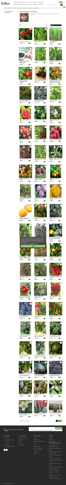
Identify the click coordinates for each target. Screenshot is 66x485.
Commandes (21, 439)
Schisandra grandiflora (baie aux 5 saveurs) (56, 277)
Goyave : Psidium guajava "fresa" (24, 120)
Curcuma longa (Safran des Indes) (40, 42)
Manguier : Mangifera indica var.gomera (25, 199)
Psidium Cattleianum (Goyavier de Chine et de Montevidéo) (25, 257)
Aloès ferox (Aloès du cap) (39, 414)
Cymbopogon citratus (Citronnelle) (53, 42)
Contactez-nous (36, 451)
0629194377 (7, 445)
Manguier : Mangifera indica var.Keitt (55, 199)
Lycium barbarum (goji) (24, 159)
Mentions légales (36, 439)
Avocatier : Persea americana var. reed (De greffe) (55, 355)
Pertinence (56, 25)
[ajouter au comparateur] (23, 34)
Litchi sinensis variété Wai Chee (55, 139)
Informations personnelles (23, 438)
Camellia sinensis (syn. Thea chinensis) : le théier (25, 414)
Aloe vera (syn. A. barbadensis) (55, 414)
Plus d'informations (24, 243)
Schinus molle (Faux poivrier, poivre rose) (25, 277)
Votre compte (22, 436)
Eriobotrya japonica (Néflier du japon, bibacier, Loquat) (25, 100)
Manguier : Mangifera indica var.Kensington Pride (25, 218)
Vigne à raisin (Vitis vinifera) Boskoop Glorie (40, 316)
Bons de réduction (22, 445)
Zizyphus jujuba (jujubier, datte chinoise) (55, 316)
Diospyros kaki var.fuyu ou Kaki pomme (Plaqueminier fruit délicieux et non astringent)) (55, 81)
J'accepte (39, 246)
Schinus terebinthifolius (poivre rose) (40, 277)
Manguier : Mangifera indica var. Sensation (25, 179)
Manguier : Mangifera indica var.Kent (40, 218)
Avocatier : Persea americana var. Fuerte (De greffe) (55, 336)
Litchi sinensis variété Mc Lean (40, 139)
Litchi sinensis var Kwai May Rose (25, 140)
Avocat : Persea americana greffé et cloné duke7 (24, 336)
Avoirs (20, 441)
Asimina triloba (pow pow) (54, 394)
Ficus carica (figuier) (53, 100)
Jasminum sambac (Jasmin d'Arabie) (54, 120)
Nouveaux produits (52, 439)
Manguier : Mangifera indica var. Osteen (55, 159)
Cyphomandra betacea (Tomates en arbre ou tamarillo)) (24, 81)
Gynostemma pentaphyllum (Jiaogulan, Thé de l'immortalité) (25, 62)
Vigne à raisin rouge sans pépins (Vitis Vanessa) (55, 297)
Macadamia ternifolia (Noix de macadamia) (40, 159)
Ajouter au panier (25, 36)
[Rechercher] (61, 5)
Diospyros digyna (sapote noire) (40, 80)
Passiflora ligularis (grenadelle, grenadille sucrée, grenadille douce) (55, 238)
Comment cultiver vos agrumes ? (54, 470)
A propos (35, 445)
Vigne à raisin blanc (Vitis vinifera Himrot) (39, 297)
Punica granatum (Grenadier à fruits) (40, 257)
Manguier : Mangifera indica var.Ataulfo (55, 179)
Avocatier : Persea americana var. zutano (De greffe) (25, 375)
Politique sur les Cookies (38, 450)
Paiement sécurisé (37, 446)
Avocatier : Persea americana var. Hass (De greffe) (25, 355)
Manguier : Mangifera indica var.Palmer (55, 218)
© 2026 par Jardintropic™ (8, 483)
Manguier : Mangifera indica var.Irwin (40, 199)
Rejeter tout (27, 246)
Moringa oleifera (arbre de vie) (40, 61)
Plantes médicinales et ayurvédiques (9, 12)
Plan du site (36, 453)
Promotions (51, 438)
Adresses (20, 443)
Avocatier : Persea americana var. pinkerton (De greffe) (40, 355)
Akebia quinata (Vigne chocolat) (25, 394)
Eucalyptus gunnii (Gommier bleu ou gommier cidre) (40, 100)
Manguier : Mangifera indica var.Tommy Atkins (40, 179)
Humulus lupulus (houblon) (39, 120)
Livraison (35, 438)
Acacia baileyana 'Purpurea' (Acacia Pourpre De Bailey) (55, 375)
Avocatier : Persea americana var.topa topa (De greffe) (40, 375)
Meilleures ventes (52, 441)
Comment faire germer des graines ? (55, 458)
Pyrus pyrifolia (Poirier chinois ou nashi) (55, 257)
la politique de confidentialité (47, 430)
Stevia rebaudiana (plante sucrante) (54, 61)
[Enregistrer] (28, 34)
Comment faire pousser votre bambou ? (55, 478)
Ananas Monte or (38, 394)
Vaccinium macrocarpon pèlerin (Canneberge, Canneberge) (25, 297)
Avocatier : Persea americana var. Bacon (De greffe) (40, 336)
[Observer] (25, 34)
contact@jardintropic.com (9, 446)
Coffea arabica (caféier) (24, 41)
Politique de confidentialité (38, 448)
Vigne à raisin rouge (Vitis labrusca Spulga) (24, 316)
